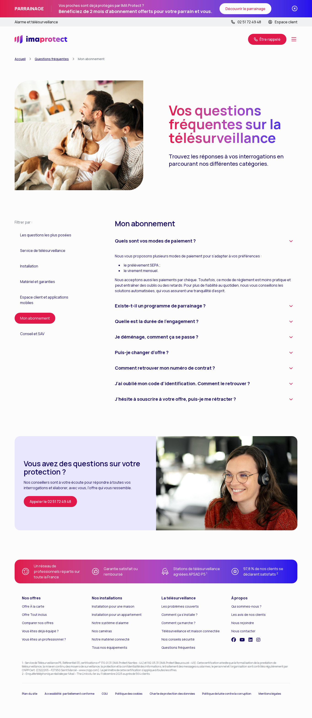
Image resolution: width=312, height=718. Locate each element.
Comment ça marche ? (178, 623)
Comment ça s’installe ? (179, 614)
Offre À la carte (33, 606)
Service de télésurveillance (42, 250)
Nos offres (31, 598)
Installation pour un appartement (117, 614)
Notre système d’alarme (110, 623)
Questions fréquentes (52, 59)
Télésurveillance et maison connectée (190, 631)
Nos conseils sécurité (178, 639)
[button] (267, 39)
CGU (105, 694)
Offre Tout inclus (34, 614)
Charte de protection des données (172, 694)
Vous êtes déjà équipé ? (40, 631)
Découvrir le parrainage (245, 8)
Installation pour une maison (113, 606)
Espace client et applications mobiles (44, 300)
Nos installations (107, 598)
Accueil (20, 59)
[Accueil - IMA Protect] (41, 39)
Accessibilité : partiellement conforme (69, 694)
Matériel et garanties (37, 281)
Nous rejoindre (242, 623)
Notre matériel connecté (111, 639)
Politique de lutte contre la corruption (226, 694)
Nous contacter (243, 631)
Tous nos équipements (109, 647)
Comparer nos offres (37, 623)
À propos (239, 598)
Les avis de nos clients (248, 614)
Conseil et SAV (32, 333)
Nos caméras (102, 631)
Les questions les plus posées (45, 235)
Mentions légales (270, 694)
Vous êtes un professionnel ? (44, 639)
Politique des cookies (128, 694)
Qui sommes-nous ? (246, 606)
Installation (29, 266)
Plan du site (29, 694)
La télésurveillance (178, 598)
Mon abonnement (35, 318)
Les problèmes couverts (180, 606)
